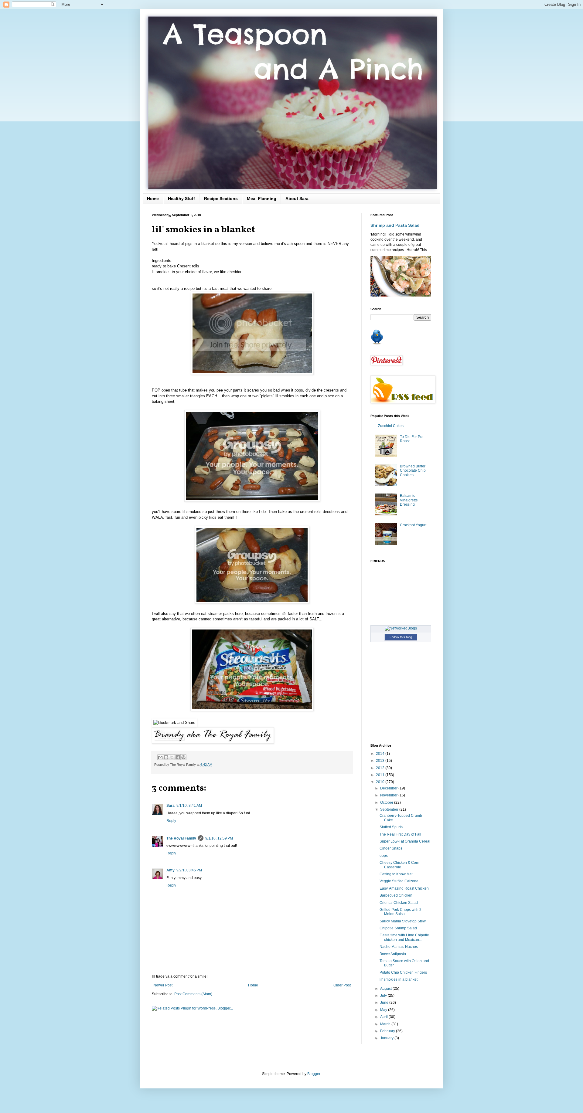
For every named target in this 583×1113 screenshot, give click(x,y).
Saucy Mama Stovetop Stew (403, 921)
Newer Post (162, 985)
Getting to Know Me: (396, 874)
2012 (380, 768)
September (389, 809)
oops (384, 855)
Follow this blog (401, 637)
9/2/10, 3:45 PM (189, 870)
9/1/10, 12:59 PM (219, 838)
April (384, 1017)
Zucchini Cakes (391, 426)
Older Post (342, 985)
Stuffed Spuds (391, 827)
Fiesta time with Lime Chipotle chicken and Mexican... (404, 937)
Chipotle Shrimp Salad (398, 928)
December (389, 788)
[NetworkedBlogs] (401, 628)
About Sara (297, 198)
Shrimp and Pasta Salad (395, 225)
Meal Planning (261, 198)
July (384, 995)
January (387, 1038)
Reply (171, 821)
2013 (380, 760)
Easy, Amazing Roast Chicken (404, 888)
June (384, 1002)
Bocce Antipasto (393, 954)
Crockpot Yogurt (413, 525)
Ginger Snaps (391, 848)
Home (153, 198)
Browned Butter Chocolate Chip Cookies (413, 470)
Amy (170, 870)
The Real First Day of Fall (400, 834)
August (386, 988)
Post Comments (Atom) (193, 994)
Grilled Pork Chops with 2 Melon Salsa (400, 912)
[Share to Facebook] (178, 757)
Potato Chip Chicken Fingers (403, 972)
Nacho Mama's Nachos (399, 947)
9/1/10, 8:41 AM (189, 805)
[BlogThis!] (166, 757)
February (388, 1031)
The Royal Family (181, 838)
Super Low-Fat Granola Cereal (405, 841)
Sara (170, 805)
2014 (380, 754)
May (384, 1010)
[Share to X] (172, 757)
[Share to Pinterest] (183, 757)
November (389, 795)
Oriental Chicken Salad (399, 903)
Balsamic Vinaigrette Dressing (409, 500)
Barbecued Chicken (396, 895)
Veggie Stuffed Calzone (399, 881)
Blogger (313, 1074)
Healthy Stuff (181, 198)
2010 (380, 782)
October (387, 802)
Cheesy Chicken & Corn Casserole (399, 864)
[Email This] (160, 757)
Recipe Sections (221, 198)
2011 (380, 775)
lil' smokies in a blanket (399, 979)
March (385, 1024)
